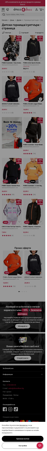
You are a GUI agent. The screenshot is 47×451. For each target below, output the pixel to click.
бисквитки (23, 425)
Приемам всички (22, 439)
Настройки (23, 446)
